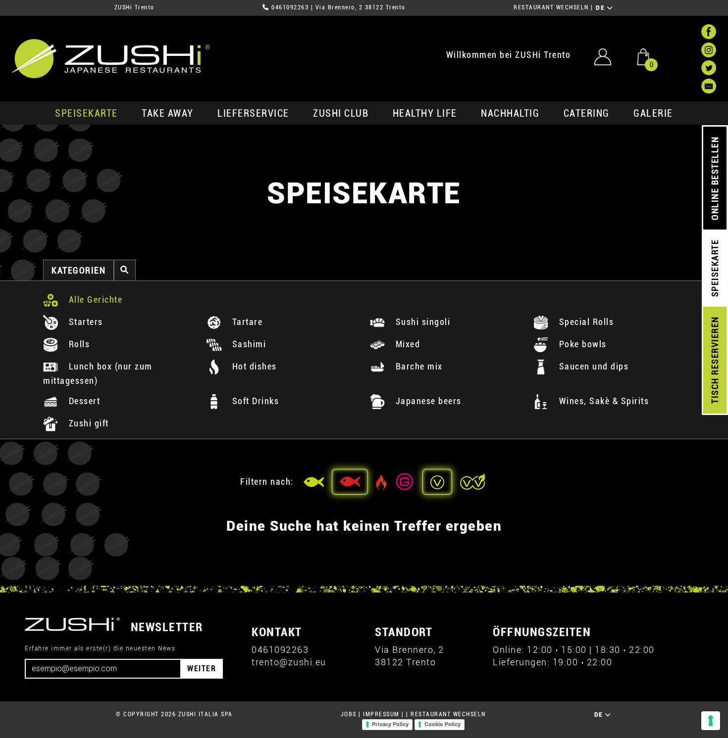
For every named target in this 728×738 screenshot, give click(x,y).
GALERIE (653, 113)
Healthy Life (425, 113)
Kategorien (78, 270)
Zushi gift (87, 423)
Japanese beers (427, 401)
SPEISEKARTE (86, 113)
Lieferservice (253, 113)
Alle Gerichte (94, 299)
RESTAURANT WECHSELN (551, 7)
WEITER (201, 668)
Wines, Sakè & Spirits (602, 401)
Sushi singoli (421, 322)
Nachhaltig (510, 113)
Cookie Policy (442, 724)
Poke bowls (581, 344)
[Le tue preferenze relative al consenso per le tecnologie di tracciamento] (710, 720)
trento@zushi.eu (289, 662)
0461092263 (290, 7)
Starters (84, 322)
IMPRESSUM (381, 714)
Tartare (245, 322)
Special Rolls (585, 322)
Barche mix (418, 366)
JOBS (349, 714)
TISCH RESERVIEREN (715, 360)
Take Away (168, 113)
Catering (587, 113)
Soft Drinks (254, 401)
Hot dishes (253, 366)
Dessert (83, 401)
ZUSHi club (340, 113)
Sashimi (247, 344)
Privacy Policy (390, 724)
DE (601, 7)
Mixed (406, 344)
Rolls (78, 344)
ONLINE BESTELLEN (715, 178)
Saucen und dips (592, 366)
